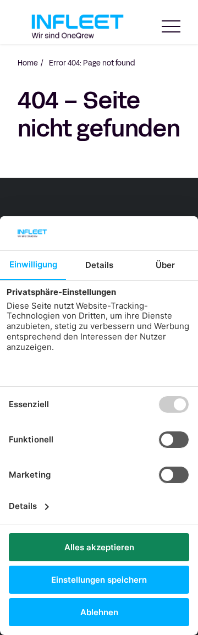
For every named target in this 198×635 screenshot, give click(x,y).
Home (28, 63)
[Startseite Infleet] (78, 26)
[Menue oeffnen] (171, 26)
